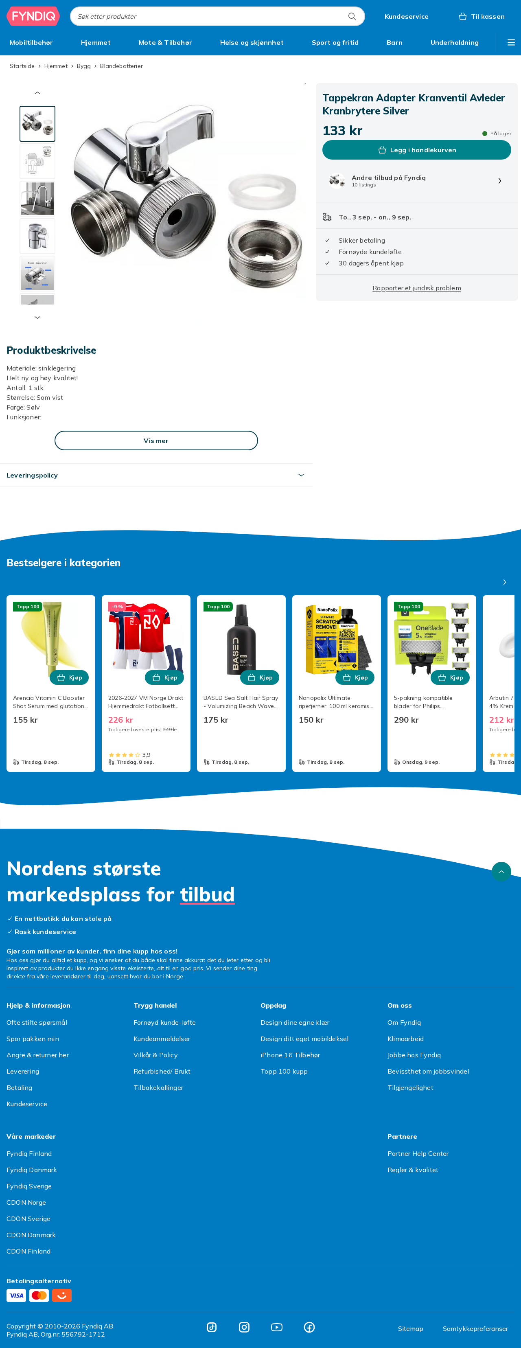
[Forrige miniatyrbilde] (37, 93)
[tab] (37, 124)
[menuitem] (31, 42)
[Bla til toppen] (501, 871)
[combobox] (217, 16)
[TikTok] (212, 1327)
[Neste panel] (504, 582)
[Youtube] (277, 1327)
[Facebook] (309, 1327)
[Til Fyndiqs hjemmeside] (33, 16)
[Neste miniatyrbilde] (37, 317)
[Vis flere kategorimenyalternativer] (511, 42)
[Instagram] (244, 1327)
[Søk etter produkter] (352, 16)
